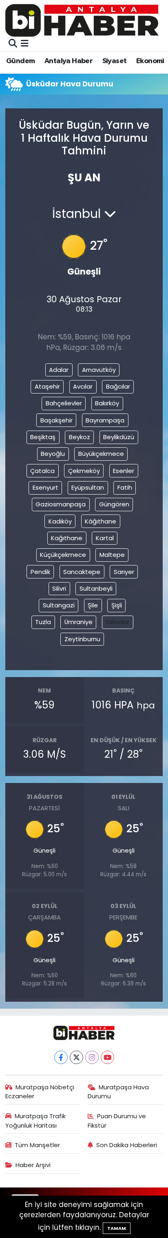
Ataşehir (47, 386)
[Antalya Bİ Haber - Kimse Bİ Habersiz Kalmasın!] (82, 20)
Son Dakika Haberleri (126, 1145)
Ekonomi (150, 61)
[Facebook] (61, 1057)
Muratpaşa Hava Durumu (118, 1091)
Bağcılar (118, 386)
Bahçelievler (64, 403)
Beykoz (79, 437)
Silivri (59, 588)
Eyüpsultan (87, 487)
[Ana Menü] (25, 43)
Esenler (123, 470)
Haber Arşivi (33, 1165)
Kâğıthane (100, 521)
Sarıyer (124, 571)
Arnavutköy (99, 369)
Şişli (116, 605)
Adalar (59, 369)
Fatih (124, 487)
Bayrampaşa (105, 420)
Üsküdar (117, 622)
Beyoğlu (53, 453)
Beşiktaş (42, 437)
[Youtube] (107, 1057)
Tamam (116, 1228)
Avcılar (83, 386)
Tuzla (43, 622)
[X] (76, 1057)
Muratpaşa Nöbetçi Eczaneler (40, 1091)
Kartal (105, 538)
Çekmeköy (84, 470)
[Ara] (13, 43)
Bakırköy (107, 403)
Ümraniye (78, 622)
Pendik (40, 571)
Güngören (114, 504)
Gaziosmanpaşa (60, 504)
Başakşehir (56, 420)
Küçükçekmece (63, 554)
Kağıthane (66, 538)
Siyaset (114, 61)
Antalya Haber (68, 61)
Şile (93, 605)
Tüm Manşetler (37, 1145)
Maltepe (112, 554)
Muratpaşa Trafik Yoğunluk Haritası (35, 1120)
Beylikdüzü (118, 437)
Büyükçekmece (101, 453)
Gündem (20, 61)
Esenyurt (45, 487)
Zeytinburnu (82, 639)
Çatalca (42, 470)
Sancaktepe (81, 571)
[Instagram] (92, 1057)
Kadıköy (60, 521)
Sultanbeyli (96, 588)
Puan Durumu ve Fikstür (117, 1120)
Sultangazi (59, 605)
